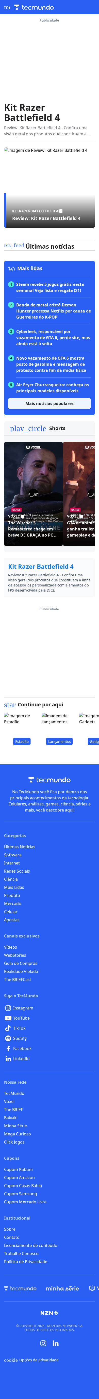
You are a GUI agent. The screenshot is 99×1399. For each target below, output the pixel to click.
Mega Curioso (17, 1134)
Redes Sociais (17, 871)
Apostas (12, 920)
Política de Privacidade (25, 1261)
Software (13, 855)
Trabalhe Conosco (21, 1253)
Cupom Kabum (18, 1169)
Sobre (9, 1229)
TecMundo (14, 1093)
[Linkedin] (56, 1343)
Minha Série (15, 1126)
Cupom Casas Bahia (23, 1185)
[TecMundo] (20, 1288)
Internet (12, 863)
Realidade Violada (21, 971)
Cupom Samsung (20, 1193)
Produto (12, 895)
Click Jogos (14, 1142)
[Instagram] (43, 1343)
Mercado (12, 903)
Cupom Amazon (19, 1177)
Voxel (9, 1101)
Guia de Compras (20, 963)
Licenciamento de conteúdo (30, 1245)
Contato (12, 1237)
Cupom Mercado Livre (25, 1202)
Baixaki (11, 1117)
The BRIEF (13, 1109)
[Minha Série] (62, 1288)
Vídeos (10, 947)
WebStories (15, 955)
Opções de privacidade (31, 1360)
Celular (11, 911)
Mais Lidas (14, 887)
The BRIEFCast (17, 979)
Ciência (11, 879)
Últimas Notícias (19, 847)
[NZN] (49, 1313)
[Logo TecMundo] (34, 7)
